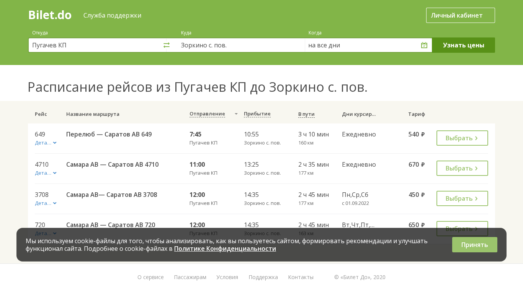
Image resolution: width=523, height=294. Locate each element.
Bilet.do (50, 15)
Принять (474, 244)
